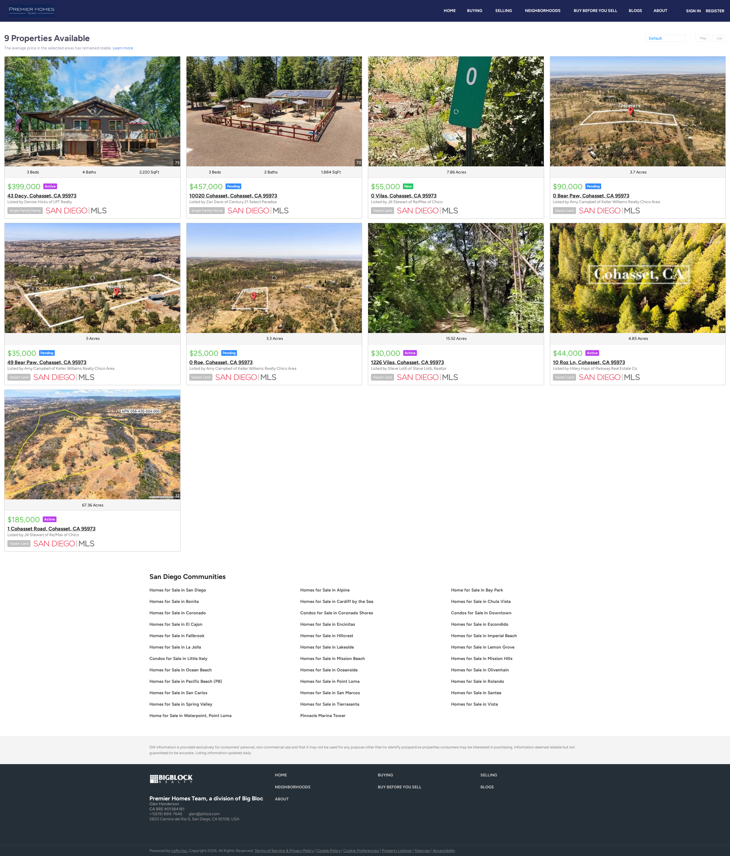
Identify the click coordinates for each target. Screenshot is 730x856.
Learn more (123, 48)
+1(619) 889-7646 (165, 813)
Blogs (635, 10)
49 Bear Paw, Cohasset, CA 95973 (46, 362)
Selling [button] (503, 10)
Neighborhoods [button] (543, 10)
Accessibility (444, 850)
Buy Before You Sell (595, 10)
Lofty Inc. (179, 850)
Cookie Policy (328, 850)
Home (450, 10)
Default (655, 38)
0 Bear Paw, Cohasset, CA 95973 (591, 196)
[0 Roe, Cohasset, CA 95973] (274, 278)
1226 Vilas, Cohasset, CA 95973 (407, 362)
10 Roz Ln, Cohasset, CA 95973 (589, 362)
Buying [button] (474, 10)
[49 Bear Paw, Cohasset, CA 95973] (92, 278)
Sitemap (422, 850)
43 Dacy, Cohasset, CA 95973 (41, 196)
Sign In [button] (693, 11)
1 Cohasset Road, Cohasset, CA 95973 (51, 529)
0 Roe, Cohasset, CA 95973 (221, 362)
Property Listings (397, 850)
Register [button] (715, 11)
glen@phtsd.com (204, 813)
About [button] (660, 10)
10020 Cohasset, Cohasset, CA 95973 (233, 196)
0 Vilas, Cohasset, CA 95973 (404, 196)
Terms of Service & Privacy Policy (284, 850)
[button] (282, 776)
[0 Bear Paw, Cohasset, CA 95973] (638, 111)
